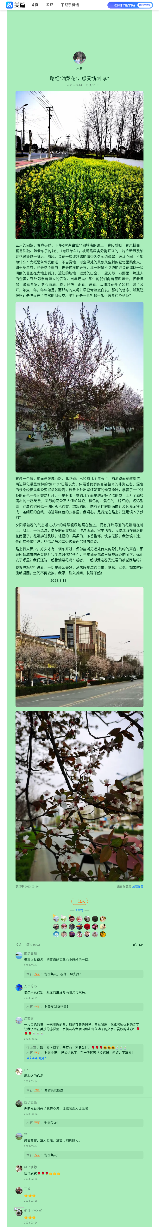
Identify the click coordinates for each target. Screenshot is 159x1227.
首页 (34, 5)
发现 (49, 5)
